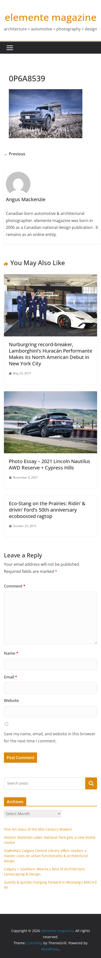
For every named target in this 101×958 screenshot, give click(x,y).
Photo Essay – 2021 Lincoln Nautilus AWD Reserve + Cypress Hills (49, 464)
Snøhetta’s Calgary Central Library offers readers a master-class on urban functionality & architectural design (46, 855)
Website (11, 700)
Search (91, 783)
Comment (14, 586)
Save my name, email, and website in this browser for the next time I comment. (50, 737)
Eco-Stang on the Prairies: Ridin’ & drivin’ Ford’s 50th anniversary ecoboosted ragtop (47, 509)
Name (11, 653)
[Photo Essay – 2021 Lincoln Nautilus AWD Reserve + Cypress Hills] (50, 394)
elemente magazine (51, 17)
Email (10, 677)
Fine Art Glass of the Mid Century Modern (38, 829)
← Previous (14, 154)
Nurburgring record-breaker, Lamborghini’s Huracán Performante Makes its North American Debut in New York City (50, 354)
